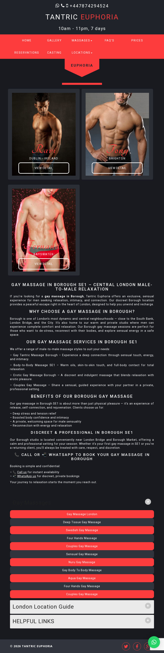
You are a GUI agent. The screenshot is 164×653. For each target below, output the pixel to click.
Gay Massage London (82, 514)
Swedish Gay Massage (82, 530)
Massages (81, 40)
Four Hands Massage (82, 538)
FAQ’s (109, 40)
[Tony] (117, 134)
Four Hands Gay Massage (82, 586)
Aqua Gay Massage (82, 578)
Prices (137, 40)
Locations (81, 52)
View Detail (44, 168)
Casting (54, 52)
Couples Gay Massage (82, 546)
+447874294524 (89, 5)
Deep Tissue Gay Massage (82, 522)
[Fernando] (44, 229)
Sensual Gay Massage (82, 554)
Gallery (54, 40)
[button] (154, 642)
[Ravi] (44, 134)
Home (27, 40)
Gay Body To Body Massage (82, 570)
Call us (22, 472)
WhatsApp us (26, 476)
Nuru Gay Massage (82, 562)
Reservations (26, 52)
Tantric (82, 17)
